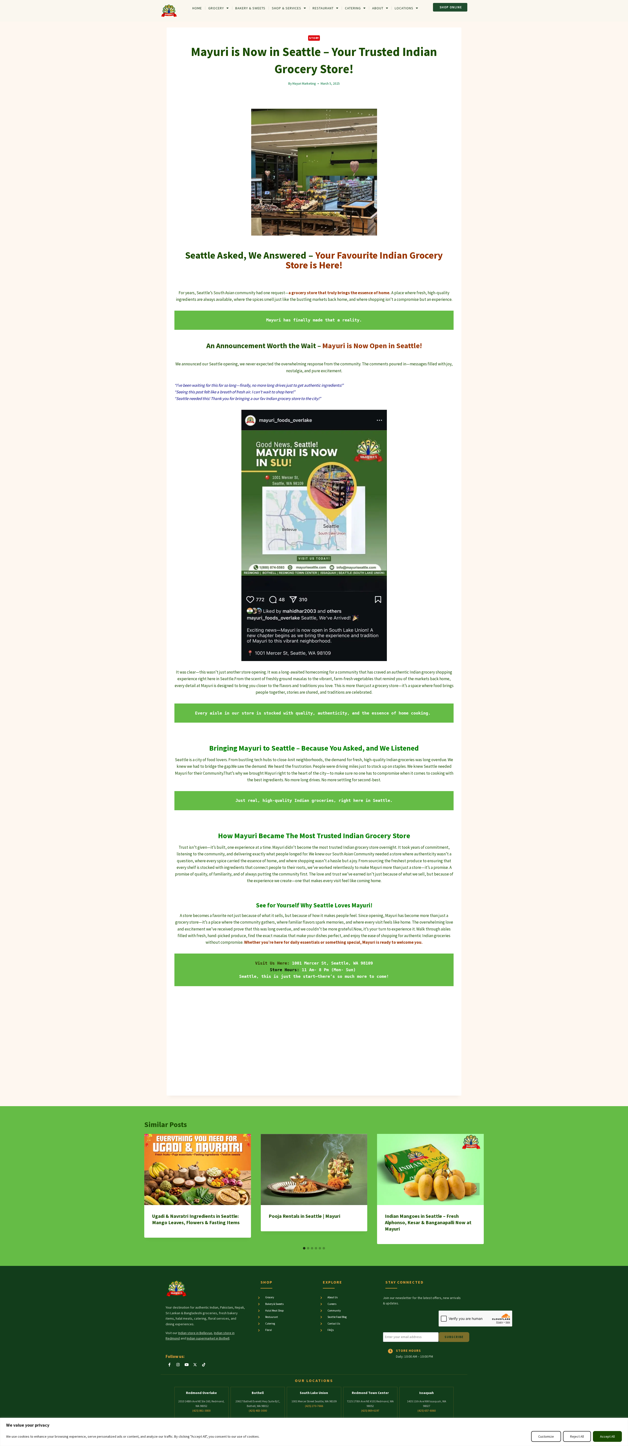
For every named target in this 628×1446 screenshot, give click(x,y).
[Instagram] (178, 1364)
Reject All (577, 1436)
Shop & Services (286, 8)
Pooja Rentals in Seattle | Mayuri (304, 1216)
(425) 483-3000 (258, 1410)
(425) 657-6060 (427, 1410)
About (377, 8)
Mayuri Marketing (304, 83)
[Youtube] (186, 1364)
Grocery (216, 8)
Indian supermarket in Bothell (208, 1338)
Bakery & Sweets (250, 8)
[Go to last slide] (152, 1189)
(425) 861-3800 (201, 1410)
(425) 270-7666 (314, 1406)
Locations (404, 8)
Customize (546, 1436)
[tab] (304, 1248)
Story (314, 38)
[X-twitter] (195, 1364)
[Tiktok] (203, 1364)
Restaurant (323, 8)
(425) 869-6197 (370, 1410)
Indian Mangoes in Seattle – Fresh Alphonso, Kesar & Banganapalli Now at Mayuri (428, 1222)
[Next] (475, 1189)
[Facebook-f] (169, 1364)
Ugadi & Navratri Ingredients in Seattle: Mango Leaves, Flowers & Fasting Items (196, 1219)
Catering (353, 8)
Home (197, 8)
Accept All (607, 1436)
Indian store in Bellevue (195, 1333)
